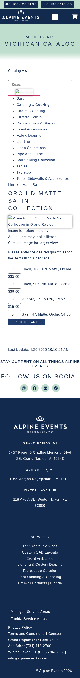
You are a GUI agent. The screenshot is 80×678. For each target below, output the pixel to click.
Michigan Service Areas (30, 612)
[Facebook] (35, 388)
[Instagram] (24, 388)
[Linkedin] (45, 388)
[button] (55, 17)
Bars (20, 98)
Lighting (23, 141)
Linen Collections (31, 148)
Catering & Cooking (33, 105)
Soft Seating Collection (36, 160)
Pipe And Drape (30, 154)
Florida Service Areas (29, 619)
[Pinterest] (56, 388)
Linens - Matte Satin (25, 185)
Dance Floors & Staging (37, 123)
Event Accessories (32, 129)
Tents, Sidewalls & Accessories (43, 178)
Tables (22, 166)
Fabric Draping (29, 135)
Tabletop (24, 172)
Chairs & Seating (31, 111)
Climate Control (30, 117)
